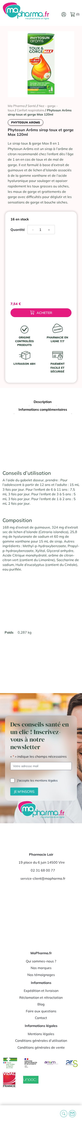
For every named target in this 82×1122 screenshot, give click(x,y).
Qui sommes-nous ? (41, 961)
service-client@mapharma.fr (42, 878)
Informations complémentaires (43, 409)
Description (43, 402)
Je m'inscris (24, 791)
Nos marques (41, 968)
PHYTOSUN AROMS (25, 122)
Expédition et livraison (41, 991)
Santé (32, 106)
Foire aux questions (41, 1011)
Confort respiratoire (30, 110)
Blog (41, 1004)
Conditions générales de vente (41, 1047)
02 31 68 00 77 (43, 870)
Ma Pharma (16, 106)
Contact (41, 1018)
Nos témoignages (41, 975)
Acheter (44, 313)
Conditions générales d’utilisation (41, 1040)
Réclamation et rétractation (41, 997)
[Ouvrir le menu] (6, 1114)
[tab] (42, 402)
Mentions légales (41, 1034)
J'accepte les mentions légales (37, 780)
